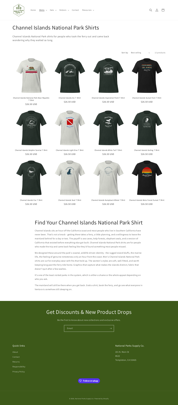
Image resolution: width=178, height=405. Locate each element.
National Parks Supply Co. (84, 399)
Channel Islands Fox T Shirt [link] (31, 200)
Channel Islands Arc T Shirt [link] (70, 98)
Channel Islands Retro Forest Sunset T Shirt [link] (146, 200)
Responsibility (19, 366)
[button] (43, 10)
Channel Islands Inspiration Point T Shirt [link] (108, 98)
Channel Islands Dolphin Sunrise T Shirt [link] (31, 150)
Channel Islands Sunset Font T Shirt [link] (146, 98)
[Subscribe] (111, 328)
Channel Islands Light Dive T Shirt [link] (69, 150)
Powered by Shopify (101, 399)
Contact (16, 357)
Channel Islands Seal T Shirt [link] (69, 200)
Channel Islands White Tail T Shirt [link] (108, 150)
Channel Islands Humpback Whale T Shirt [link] (108, 200)
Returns (16, 361)
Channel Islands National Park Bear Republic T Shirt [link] (31, 99)
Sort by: (125, 52)
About (15, 352)
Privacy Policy (19, 371)
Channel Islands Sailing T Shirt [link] (146, 150)
